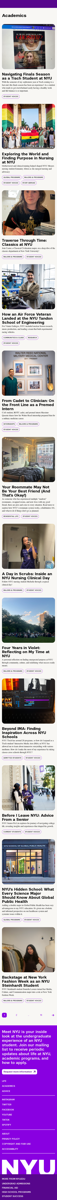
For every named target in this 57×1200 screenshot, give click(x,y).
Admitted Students (12, 758)
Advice (6, 1091)
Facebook (8, 1109)
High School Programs (16, 1192)
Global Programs (11, 177)
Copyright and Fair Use (16, 1144)
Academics (8, 1086)
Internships (9, 424)
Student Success (12, 1196)
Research (32, 338)
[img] (28, 46)
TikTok (5, 1119)
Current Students (12, 832)
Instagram (8, 1099)
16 (41, 1015)
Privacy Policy (11, 1139)
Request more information (18, 1071)
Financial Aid (10, 1188)
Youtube (7, 1114)
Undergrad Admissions (16, 1184)
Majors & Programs (33, 177)
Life (4, 1081)
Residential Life (10, 516)
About (6, 1133)
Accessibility (10, 1149)
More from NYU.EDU (13, 1179)
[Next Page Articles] (53, 1015)
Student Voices (10, 96)
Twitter (6, 1104)
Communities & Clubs (13, 338)
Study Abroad (28, 183)
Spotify (6, 1124)
